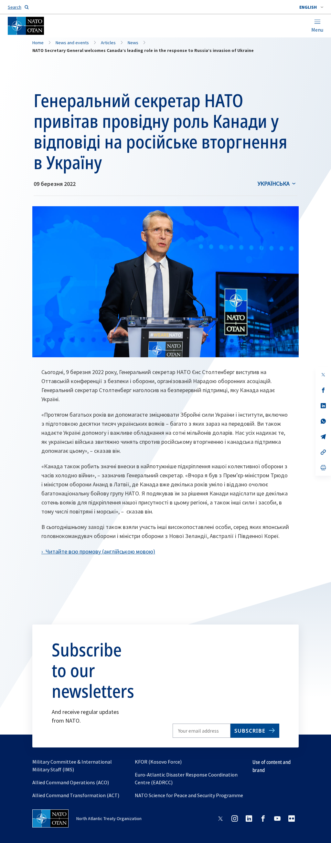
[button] (311, 7)
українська (274, 183)
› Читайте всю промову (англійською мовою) (98, 551)
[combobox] (311, 7)
